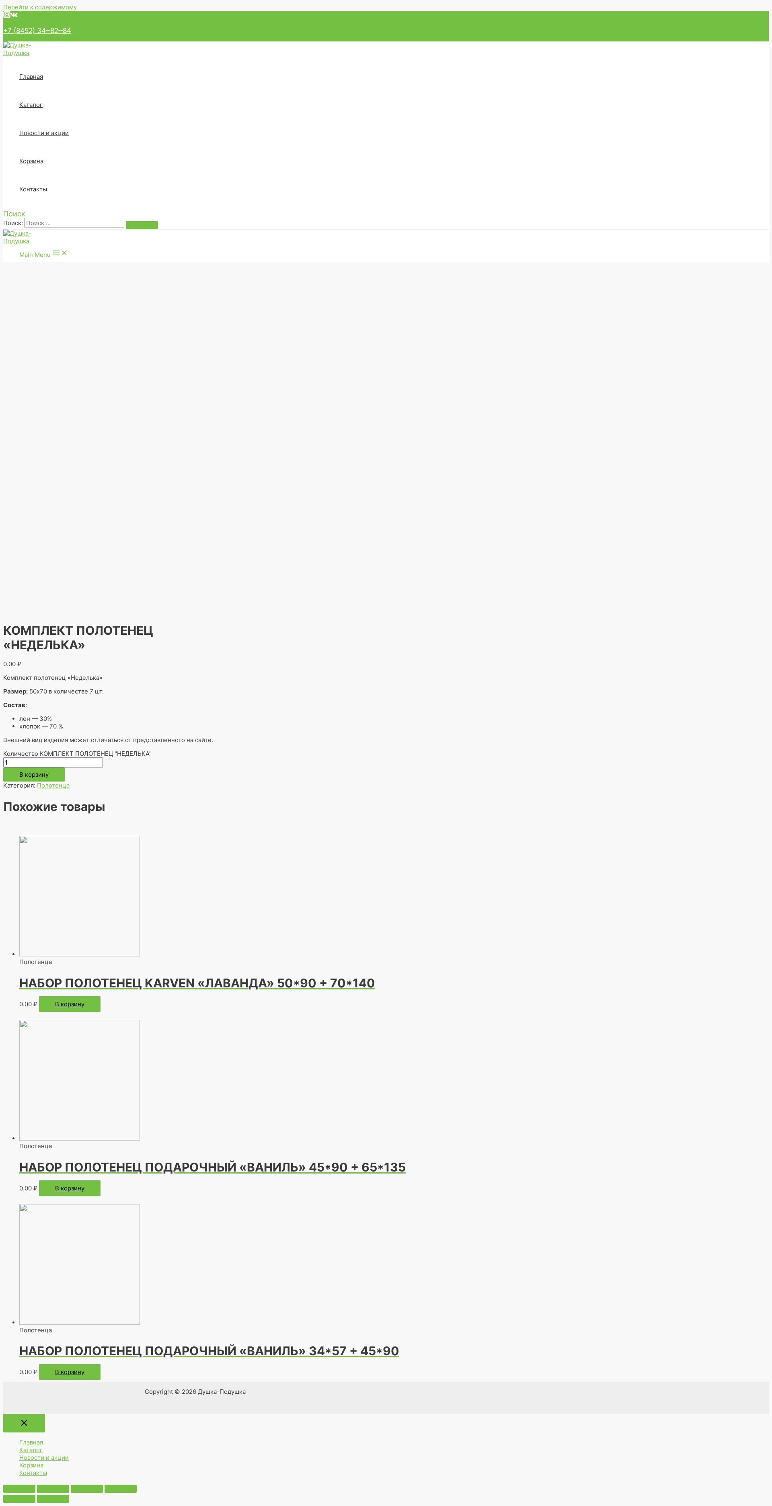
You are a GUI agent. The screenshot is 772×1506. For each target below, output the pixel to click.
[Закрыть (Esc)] (19, 1489)
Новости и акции (44, 133)
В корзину (34, 774)
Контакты (33, 189)
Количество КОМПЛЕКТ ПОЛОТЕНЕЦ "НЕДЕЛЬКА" (77, 753)
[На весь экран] (87, 1489)
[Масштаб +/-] (121, 1489)
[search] (74, 223)
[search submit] (142, 225)
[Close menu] (24, 1423)
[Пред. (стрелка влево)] (19, 1499)
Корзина (31, 161)
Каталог (31, 105)
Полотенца (53, 785)
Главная (31, 76)
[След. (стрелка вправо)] (53, 1499)
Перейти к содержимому (40, 7)
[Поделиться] (53, 1489)
